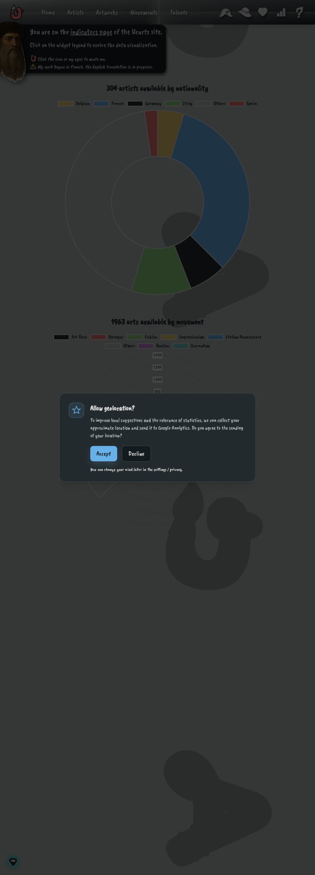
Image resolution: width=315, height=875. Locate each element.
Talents (178, 12)
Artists (75, 12)
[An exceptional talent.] (263, 12)
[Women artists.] (244, 12)
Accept (103, 453)
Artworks (107, 12)
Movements (144, 12)
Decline (136, 453)
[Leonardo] (17, 12)
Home (48, 12)
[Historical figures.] (226, 12)
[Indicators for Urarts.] (281, 12)
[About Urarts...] (299, 12)
